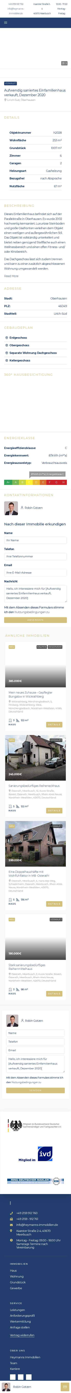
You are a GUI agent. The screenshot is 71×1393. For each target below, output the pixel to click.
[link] (35, 664)
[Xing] (29, 1377)
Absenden (35, 620)
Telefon (9, 549)
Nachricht (11, 581)
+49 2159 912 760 (15, 4)
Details (54, 724)
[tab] (35, 338)
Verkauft (10, 83)
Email (8, 565)
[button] (35, 48)
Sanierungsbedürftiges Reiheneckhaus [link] (34, 786)
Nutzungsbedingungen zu (31, 612)
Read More (11, 276)
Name (8, 533)
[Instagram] (20, 1377)
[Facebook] (13, 1377)
